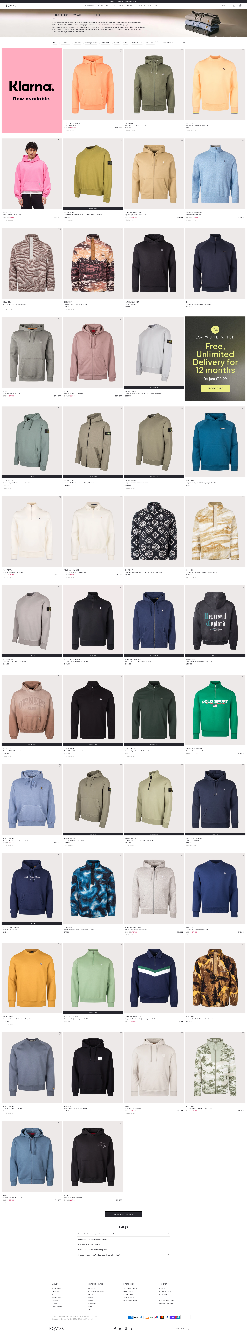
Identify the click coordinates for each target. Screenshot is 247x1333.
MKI (70, 25)
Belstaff (116, 43)
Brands (108, 5)
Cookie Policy (128, 1294)
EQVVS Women (57, 1307)
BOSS (125, 43)
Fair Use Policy (92, 1303)
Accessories (118, 5)
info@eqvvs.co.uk (165, 1291)
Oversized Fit (65, 43)
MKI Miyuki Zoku (137, 43)
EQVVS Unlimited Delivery (96, 1291)
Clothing (100, 5)
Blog (53, 1294)
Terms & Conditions (130, 1288)
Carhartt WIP (64, 25)
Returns (90, 1300)
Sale (156, 5)
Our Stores (55, 1291)
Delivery (90, 1297)
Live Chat (162, 1288)
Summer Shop (140, 5)
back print (85, 27)
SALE (55, 43)
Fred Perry (77, 43)
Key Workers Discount (131, 1300)
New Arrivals (89, 5)
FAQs (89, 1310)
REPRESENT (56, 25)
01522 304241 (164, 1294)
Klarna (90, 1307)
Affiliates (55, 1300)
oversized (67, 27)
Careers (54, 1303)
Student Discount (129, 1297)
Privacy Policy (128, 1291)
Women (150, 5)
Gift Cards (91, 1294)
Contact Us (91, 1288)
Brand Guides (56, 1297)
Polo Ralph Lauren (91, 43)
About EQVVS (56, 1288)
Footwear (129, 5)
